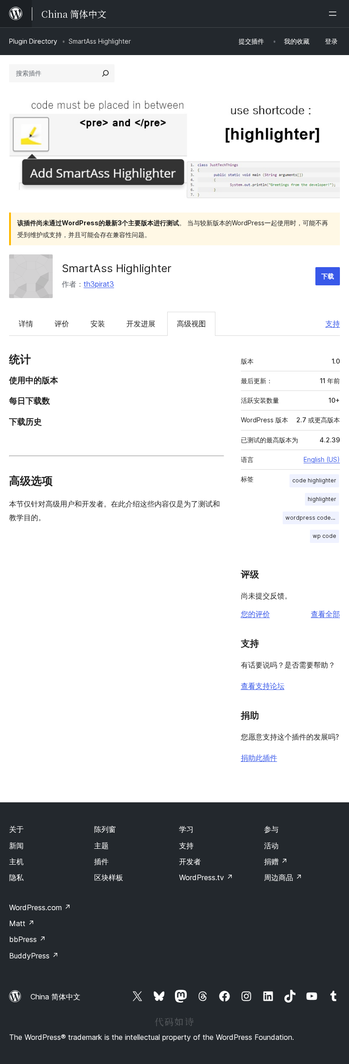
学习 (186, 829)
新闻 (16, 845)
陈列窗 (105, 829)
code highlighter (314, 480)
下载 (327, 276)
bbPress (27, 939)
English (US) (322, 459)
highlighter (322, 499)
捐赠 (276, 861)
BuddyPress (34, 955)
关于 (16, 829)
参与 (271, 829)
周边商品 (283, 877)
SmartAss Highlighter (116, 268)
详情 (26, 323)
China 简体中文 (55, 996)
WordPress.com (40, 907)
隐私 (16, 877)
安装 (97, 323)
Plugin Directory (33, 41)
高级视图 (191, 323)
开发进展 (140, 323)
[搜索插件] (105, 73)
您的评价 (255, 613)
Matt (22, 923)
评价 (62, 323)
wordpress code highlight (312, 517)
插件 (101, 861)
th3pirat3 (99, 284)
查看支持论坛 (262, 685)
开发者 (190, 861)
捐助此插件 (259, 757)
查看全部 (325, 613)
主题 (101, 845)
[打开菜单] (334, 13)
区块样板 (108, 877)
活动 (271, 845)
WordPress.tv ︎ (206, 877)
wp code (324, 535)
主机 (16, 861)
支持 (332, 323)
